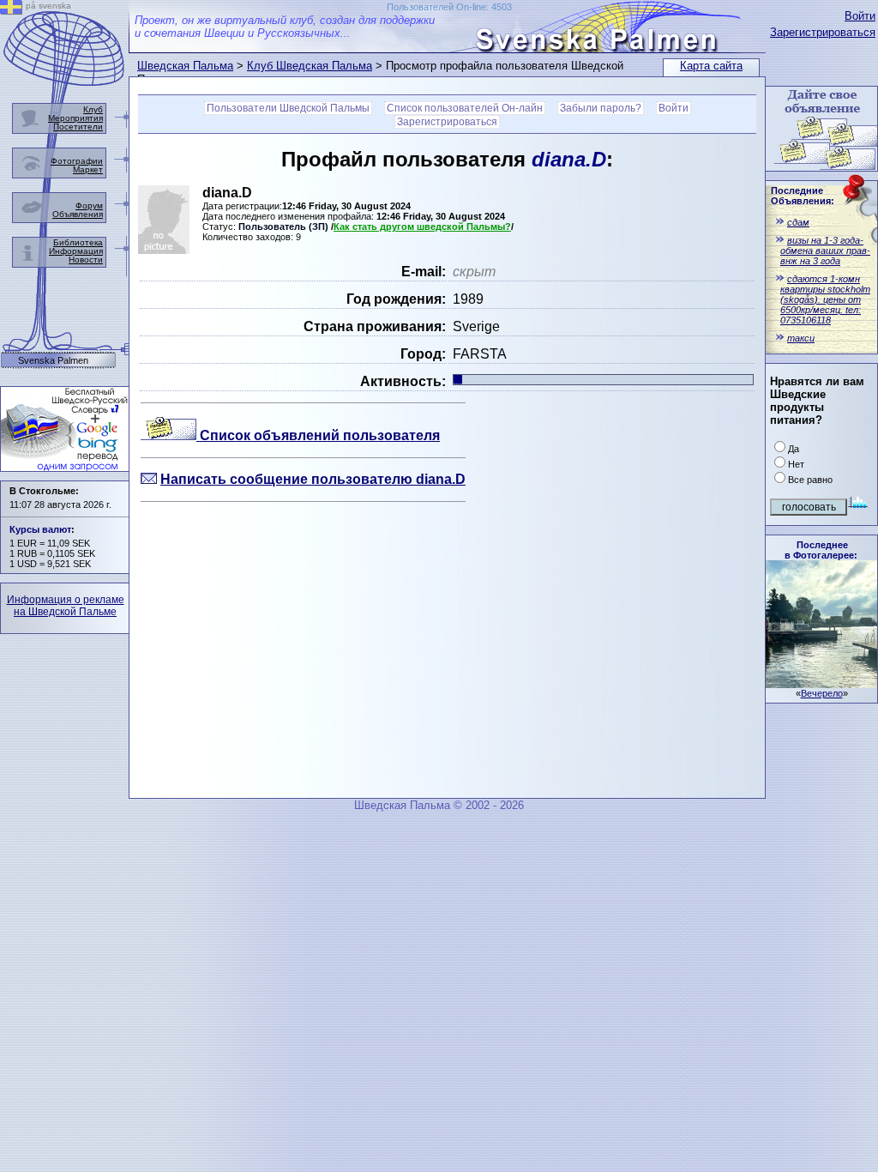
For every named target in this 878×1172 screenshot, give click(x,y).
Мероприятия (75, 118)
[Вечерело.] (821, 683)
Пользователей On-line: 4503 (449, 7)
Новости (86, 259)
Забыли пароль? (600, 108)
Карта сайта (711, 65)
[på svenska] (11, 10)
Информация (76, 251)
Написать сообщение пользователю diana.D (313, 479)
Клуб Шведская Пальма (309, 65)
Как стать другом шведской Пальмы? (422, 226)
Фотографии (77, 161)
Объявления (77, 214)
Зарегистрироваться (822, 32)
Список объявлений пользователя (318, 435)
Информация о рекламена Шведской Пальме (65, 606)
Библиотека (78, 242)
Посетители (78, 126)
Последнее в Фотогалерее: (821, 550)
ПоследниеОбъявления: (802, 195)
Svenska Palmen (53, 360)
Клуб (93, 109)
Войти (860, 15)
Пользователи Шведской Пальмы (288, 108)
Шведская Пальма (185, 65)
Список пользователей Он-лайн (465, 108)
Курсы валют (40, 529)
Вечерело (822, 693)
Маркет (88, 169)
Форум (89, 205)
